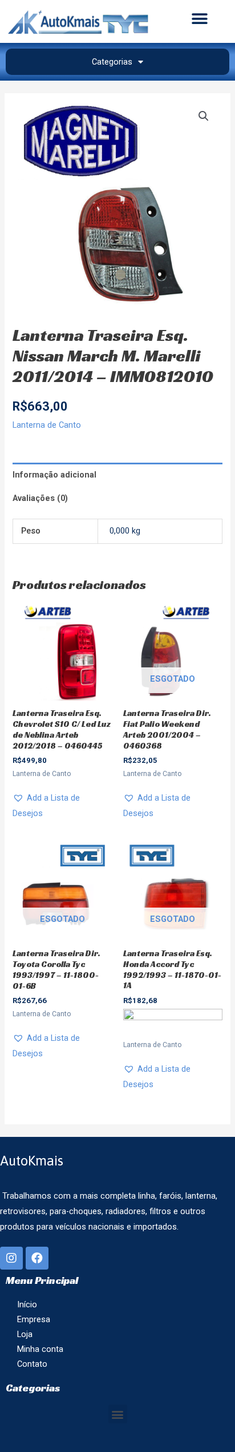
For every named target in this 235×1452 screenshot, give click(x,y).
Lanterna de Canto (47, 425)
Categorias (112, 62)
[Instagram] (11, 1258)
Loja (25, 1334)
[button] (200, 18)
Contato (32, 1364)
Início (27, 1304)
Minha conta (40, 1349)
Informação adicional (54, 475)
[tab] (117, 475)
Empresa (33, 1319)
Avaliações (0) (40, 498)
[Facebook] (37, 1258)
